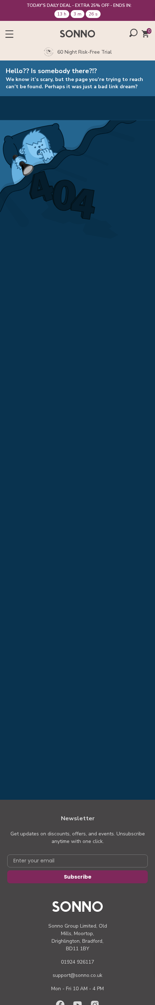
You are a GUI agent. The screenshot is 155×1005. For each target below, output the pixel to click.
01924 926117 (77, 962)
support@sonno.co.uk (77, 975)
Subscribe (78, 876)
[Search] (133, 32)
